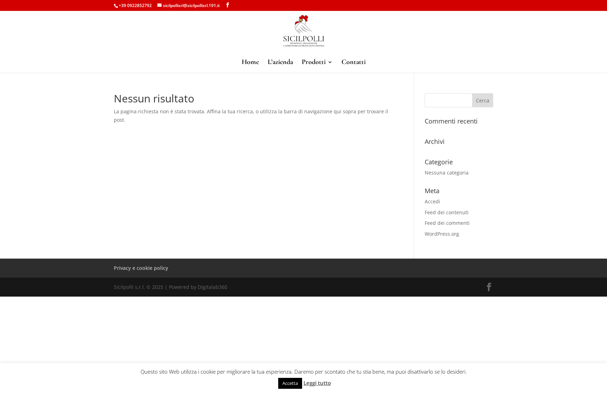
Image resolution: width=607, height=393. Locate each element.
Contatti (353, 62)
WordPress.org (442, 233)
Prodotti (314, 62)
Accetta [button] (290, 383)
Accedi (432, 201)
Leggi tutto (317, 382)
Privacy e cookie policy (141, 268)
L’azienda (280, 62)
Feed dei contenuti (447, 212)
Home (250, 62)
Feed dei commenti (447, 223)
